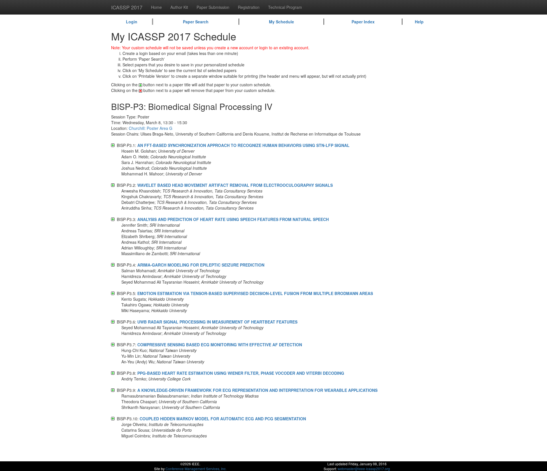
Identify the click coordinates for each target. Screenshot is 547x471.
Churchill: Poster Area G (150, 128)
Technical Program (285, 7)
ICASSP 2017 (126, 7)
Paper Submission (213, 7)
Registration (249, 7)
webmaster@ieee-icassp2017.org (364, 468)
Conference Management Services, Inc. (196, 468)
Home (156, 7)
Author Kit (179, 7)
